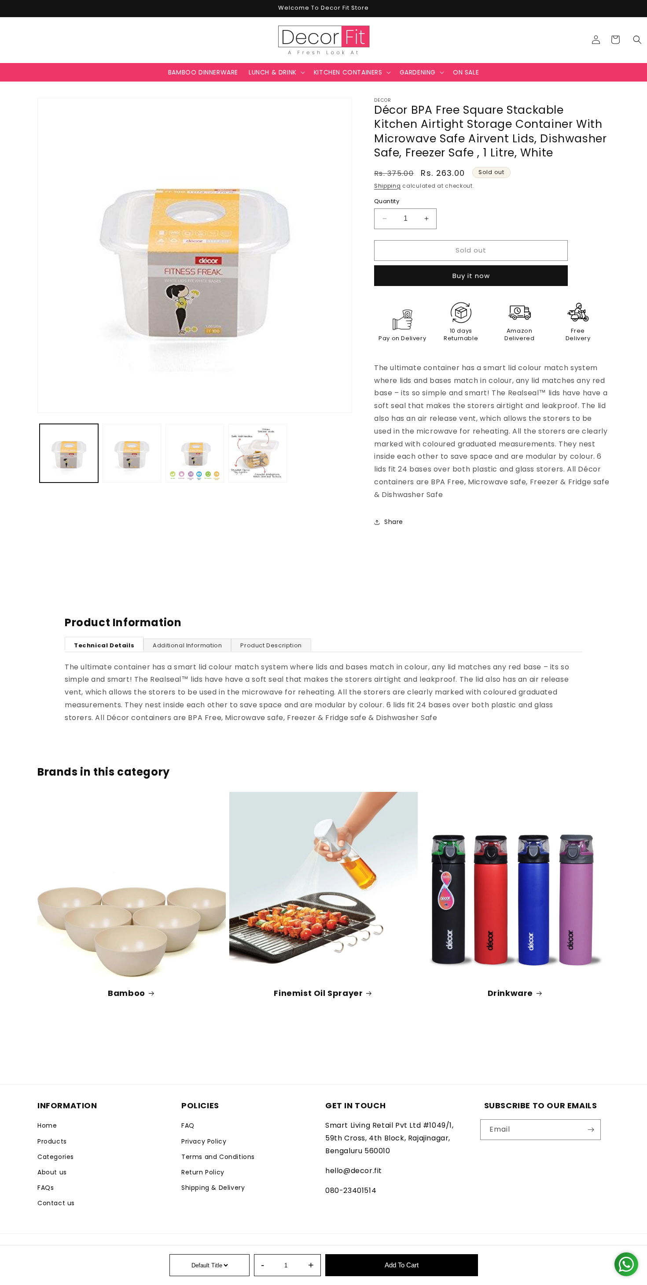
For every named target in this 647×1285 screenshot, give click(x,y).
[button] (637, 39)
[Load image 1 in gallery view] (69, 453)
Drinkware (510, 993)
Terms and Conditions (218, 1156)
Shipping (387, 185)
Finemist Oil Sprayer (318, 993)
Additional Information (187, 645)
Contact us (56, 1203)
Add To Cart (402, 1265)
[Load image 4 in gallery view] (257, 453)
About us (52, 1172)
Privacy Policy (203, 1141)
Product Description (270, 645)
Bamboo (126, 993)
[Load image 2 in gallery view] (132, 453)
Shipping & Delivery (213, 1187)
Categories (55, 1156)
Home (47, 1125)
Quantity (386, 201)
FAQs (45, 1187)
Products (52, 1141)
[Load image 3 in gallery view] (194, 453)
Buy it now (471, 275)
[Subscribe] (590, 1129)
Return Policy (202, 1172)
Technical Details (104, 645)
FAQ (188, 1125)
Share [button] (393, 521)
